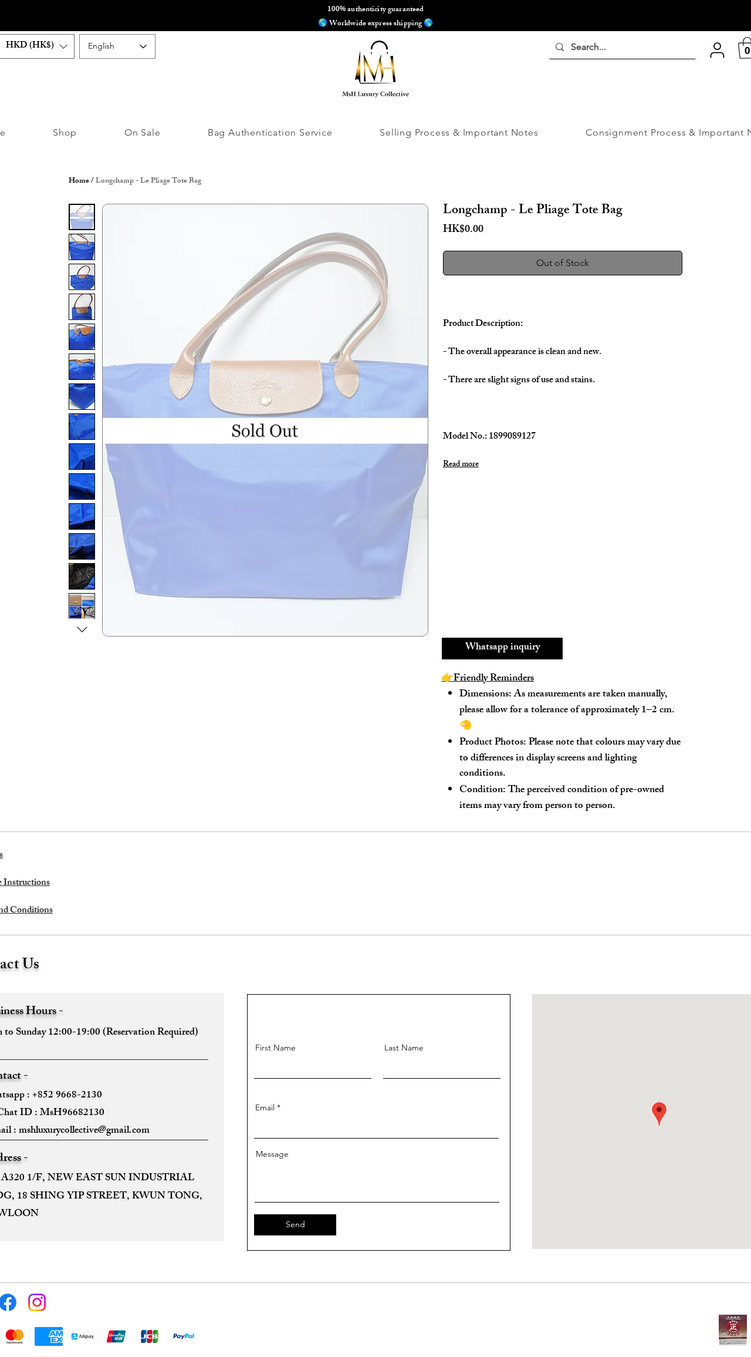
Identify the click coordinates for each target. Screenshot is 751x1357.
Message (272, 1154)
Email (265, 1107)
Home (79, 181)
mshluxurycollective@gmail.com (84, 1131)
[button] (717, 50)
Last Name (404, 1047)
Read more (461, 465)
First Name (275, 1047)
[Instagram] (37, 1302)
